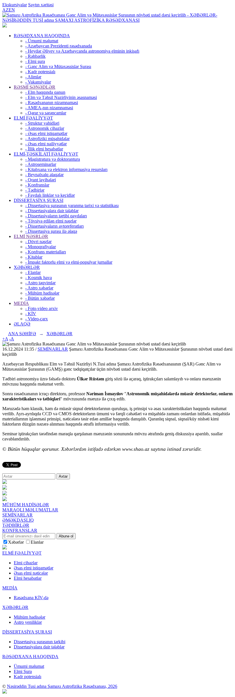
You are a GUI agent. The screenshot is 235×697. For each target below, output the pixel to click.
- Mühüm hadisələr (42, 293)
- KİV (30, 313)
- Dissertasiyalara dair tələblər (52, 210)
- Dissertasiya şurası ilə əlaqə (51, 231)
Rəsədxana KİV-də (31, 597)
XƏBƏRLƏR (27, 267)
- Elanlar (33, 272)
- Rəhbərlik (35, 56)
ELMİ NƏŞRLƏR (31, 236)
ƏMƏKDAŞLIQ (18, 520)
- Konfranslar (37, 184)
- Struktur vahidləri (42, 123)
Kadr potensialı (27, 676)
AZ (5, 9)
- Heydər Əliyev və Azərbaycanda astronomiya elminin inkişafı (82, 51)
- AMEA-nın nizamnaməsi (49, 107)
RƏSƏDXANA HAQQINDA (42, 35)
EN (12, 9)
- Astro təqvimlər (40, 282)
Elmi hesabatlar (28, 578)
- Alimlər (33, 76)
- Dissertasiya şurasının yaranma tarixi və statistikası (72, 205)
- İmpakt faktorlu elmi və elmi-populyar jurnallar (68, 262)
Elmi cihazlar (26, 562)
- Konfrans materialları (45, 251)
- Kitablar (33, 257)
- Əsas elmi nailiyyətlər (46, 143)
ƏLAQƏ (22, 323)
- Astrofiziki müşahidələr (47, 138)
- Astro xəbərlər (39, 287)
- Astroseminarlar (40, 164)
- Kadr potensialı (40, 71)
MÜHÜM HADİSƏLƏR (25, 504)
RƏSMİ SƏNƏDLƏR (34, 87)
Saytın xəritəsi (41, 4)
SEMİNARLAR (53, 349)
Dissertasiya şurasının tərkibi (39, 641)
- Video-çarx (36, 318)
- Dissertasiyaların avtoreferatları (54, 226)
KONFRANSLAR (19, 530)
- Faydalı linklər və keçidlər (50, 195)
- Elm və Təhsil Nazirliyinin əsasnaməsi (61, 97)
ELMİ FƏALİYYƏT (33, 118)
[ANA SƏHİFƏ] (4, 25)
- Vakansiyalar (38, 82)
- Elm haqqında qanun (45, 92)
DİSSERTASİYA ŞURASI (38, 200)
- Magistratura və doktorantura (52, 159)
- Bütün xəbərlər (40, 298)
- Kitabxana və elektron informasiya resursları (66, 169)
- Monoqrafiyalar (40, 246)
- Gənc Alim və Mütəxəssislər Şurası (58, 66)
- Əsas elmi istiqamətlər (46, 133)
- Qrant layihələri (40, 179)
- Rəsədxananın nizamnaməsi (51, 102)
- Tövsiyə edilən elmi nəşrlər (51, 221)
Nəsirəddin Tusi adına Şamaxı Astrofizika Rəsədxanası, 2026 (62, 686)
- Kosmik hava (38, 277)
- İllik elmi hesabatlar (44, 148)
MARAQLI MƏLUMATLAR (30, 509)
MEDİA (21, 303)
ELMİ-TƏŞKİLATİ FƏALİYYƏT (46, 154)
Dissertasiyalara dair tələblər (39, 646)
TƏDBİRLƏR (15, 525)
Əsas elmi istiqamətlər (33, 567)
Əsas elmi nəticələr (31, 573)
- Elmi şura (35, 61)
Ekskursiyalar (14, 4)
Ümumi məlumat (29, 666)
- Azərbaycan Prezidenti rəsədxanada (58, 45)
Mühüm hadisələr (29, 617)
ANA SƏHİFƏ (22, 333)
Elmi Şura (23, 671)
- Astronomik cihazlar (44, 128)
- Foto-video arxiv (41, 308)
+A (5, 338)
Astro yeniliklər (28, 622)
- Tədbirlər (34, 190)
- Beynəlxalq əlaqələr (44, 174)
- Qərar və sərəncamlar (45, 112)
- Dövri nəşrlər (38, 241)
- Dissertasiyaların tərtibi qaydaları (56, 215)
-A (11, 338)
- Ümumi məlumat (41, 40)
